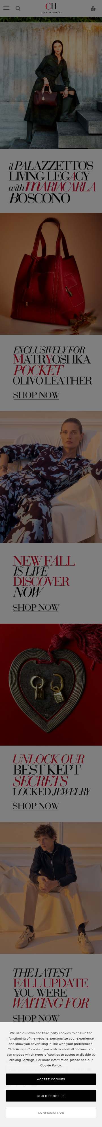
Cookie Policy (50, 1065)
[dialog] (51, 1074)
